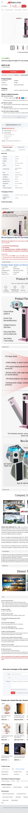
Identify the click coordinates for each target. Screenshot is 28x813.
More (2, 802)
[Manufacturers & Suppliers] (14, 2)
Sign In (3, 140)
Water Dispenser (4, 771)
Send (13, 692)
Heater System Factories (7, 797)
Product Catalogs (20, 769)
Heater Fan (25, 9)
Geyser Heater (5, 800)
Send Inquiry (13, 71)
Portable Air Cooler (18, 771)
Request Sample (24, 75)
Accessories (16, 774)
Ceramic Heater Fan (6, 787)
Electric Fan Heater (18, 787)
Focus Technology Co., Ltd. (17, 807)
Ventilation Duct (4, 774)
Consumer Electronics (9, 9)
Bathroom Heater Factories (8, 793)
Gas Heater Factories (21, 793)
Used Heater (18, 797)
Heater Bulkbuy (14, 800)
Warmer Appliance (18, 9)
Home (2, 9)
